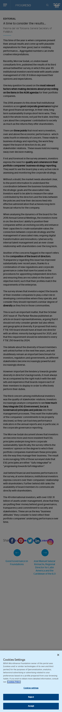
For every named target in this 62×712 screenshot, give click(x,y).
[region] (31, 681)
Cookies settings (31, 688)
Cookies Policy (13, 682)
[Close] (58, 654)
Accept (31, 706)
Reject (31, 697)
